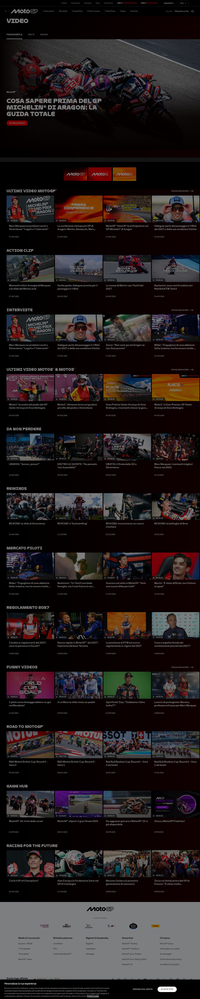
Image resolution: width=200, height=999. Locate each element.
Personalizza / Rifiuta (143, 989)
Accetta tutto (167, 989)
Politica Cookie (93, 996)
